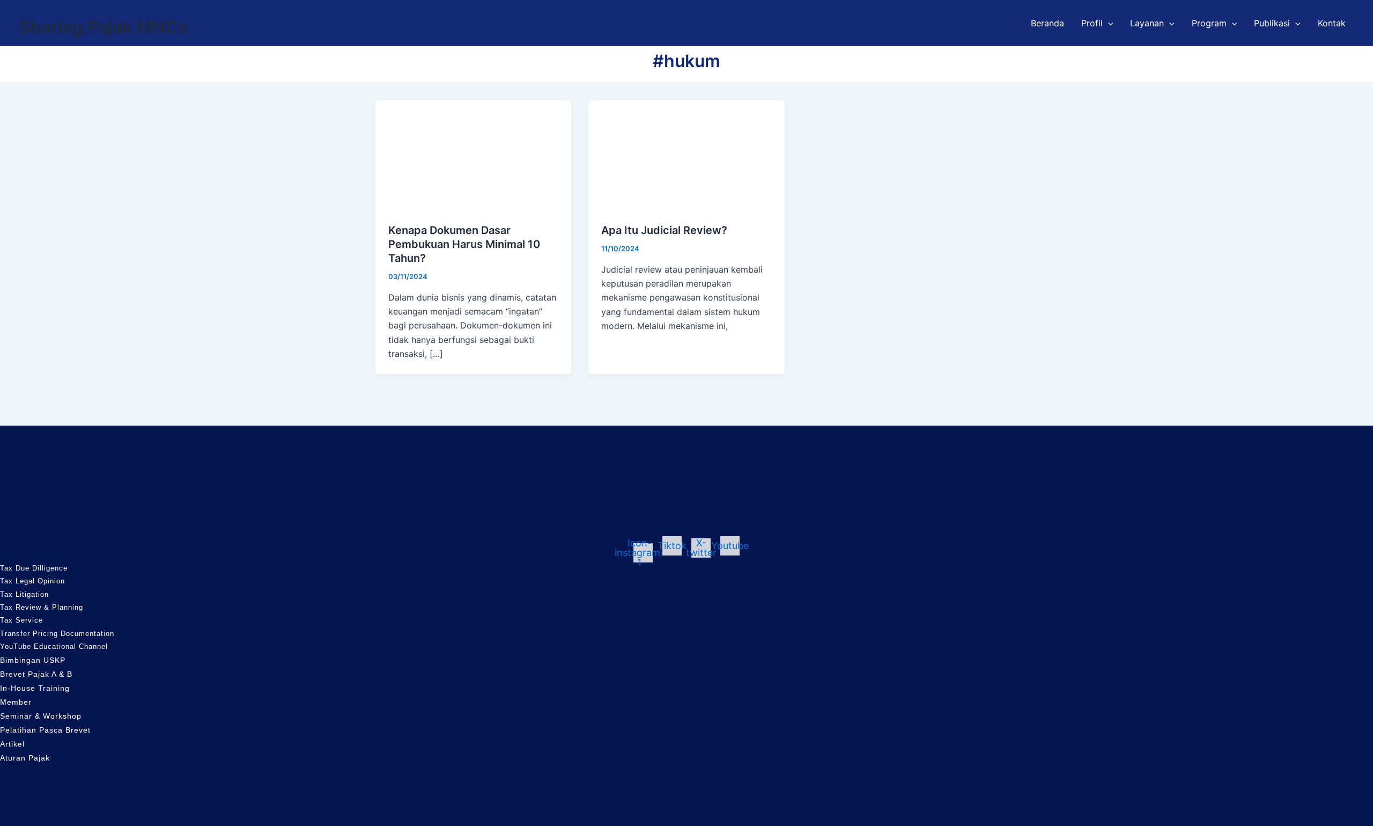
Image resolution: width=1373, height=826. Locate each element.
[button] (1108, 23)
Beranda (1047, 23)
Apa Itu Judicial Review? (664, 230)
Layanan (1147, 23)
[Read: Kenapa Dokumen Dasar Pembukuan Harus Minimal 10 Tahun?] (473, 154)
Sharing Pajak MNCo (103, 27)
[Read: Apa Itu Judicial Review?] (686, 154)
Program (1209, 23)
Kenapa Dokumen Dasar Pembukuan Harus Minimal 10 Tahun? (464, 244)
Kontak (1332, 23)
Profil (1092, 23)
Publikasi (1272, 23)
